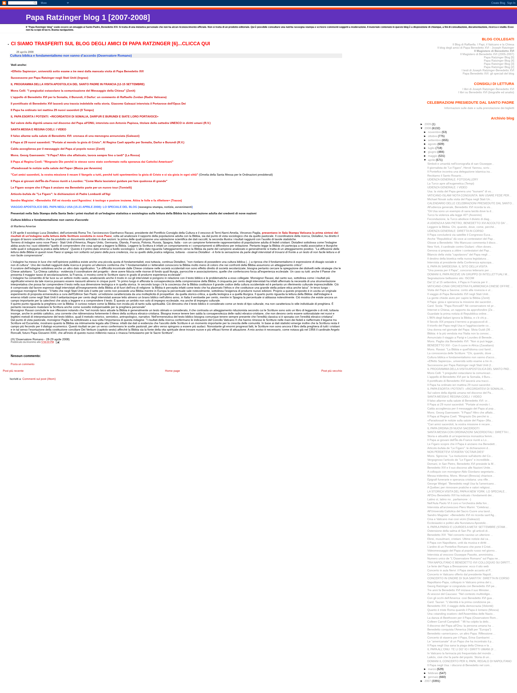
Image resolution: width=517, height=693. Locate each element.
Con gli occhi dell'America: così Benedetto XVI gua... (460, 598)
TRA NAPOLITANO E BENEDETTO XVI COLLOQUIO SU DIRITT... (469, 562)
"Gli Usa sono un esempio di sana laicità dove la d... (460, 211)
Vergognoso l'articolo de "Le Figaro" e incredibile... (459, 459)
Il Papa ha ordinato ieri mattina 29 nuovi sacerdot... (460, 384)
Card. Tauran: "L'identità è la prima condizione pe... (460, 602)
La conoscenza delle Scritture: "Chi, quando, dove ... (460, 353)
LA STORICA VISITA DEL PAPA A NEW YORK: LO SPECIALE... (467, 491)
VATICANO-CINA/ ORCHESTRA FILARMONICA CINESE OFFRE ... (470, 286)
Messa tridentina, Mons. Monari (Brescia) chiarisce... (461, 475)
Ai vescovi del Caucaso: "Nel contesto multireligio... (459, 594)
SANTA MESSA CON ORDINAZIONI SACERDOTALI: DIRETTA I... (469, 432)
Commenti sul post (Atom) (39, 378)
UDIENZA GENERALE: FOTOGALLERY (452, 179)
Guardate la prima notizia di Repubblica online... (458, 313)
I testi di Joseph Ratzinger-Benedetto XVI (488, 70)
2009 (428, 124)
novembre (435, 132)
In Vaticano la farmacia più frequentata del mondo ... (460, 653)
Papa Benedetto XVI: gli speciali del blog (488, 73)
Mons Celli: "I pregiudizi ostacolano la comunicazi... (460, 373)
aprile (432, 159)
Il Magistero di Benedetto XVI (494, 50)
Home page (172, 370)
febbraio (433, 673)
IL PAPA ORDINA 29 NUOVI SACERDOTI (453, 428)
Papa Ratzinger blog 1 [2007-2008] (88, 17)
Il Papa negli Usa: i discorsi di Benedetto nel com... (459, 665)
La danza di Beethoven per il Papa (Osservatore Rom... (462, 617)
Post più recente (13, 370)
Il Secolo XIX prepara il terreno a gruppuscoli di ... (459, 321)
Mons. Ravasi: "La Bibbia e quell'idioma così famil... (460, 349)
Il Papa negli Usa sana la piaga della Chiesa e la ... (459, 645)
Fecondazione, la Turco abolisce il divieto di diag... (459, 219)
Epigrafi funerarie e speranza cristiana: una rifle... (458, 479)
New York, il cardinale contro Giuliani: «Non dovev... (460, 246)
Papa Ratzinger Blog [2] (499, 67)
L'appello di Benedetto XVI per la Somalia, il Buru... (459, 376)
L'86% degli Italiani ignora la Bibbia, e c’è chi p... (458, 317)
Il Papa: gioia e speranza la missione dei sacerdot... (460, 302)
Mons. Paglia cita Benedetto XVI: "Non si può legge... (461, 341)
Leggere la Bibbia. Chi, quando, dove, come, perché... (461, 226)
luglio (431, 148)
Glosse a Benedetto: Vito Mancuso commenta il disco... (462, 242)
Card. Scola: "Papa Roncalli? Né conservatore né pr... (461, 305)
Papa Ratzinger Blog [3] (499, 63)
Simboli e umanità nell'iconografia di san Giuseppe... (460, 163)
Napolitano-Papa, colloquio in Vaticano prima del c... (460, 582)
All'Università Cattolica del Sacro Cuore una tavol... (459, 511)
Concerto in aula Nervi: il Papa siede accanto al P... (459, 570)
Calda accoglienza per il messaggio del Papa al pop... (461, 408)
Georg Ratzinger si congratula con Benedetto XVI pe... (462, 586)
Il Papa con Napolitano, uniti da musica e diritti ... (458, 542)
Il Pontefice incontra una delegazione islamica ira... (459, 171)
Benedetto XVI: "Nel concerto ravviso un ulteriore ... (460, 534)
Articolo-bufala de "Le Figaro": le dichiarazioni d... (458, 448)
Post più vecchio (331, 370)
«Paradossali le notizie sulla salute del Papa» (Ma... (460, 420)
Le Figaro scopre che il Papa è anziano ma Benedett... (462, 444)
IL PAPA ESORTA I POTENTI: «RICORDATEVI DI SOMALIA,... (466, 388)
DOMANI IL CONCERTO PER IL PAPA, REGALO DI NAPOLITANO (469, 661)
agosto (432, 144)
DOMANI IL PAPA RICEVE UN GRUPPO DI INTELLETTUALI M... (468, 274)
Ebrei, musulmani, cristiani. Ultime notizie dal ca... (459, 538)
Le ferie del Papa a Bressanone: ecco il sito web (458, 566)
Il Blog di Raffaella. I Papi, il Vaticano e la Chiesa (483, 44)
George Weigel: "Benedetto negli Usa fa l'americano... (461, 483)
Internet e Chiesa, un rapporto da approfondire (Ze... (461, 309)
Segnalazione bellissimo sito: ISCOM (450, 278)
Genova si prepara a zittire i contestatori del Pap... (459, 250)
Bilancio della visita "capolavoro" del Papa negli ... (459, 254)
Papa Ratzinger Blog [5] (499, 57)
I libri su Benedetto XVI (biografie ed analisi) (486, 92)
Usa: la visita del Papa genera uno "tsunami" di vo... (460, 191)
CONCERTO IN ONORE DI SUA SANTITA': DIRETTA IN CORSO (468, 578)
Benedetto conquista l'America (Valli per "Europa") (459, 629)
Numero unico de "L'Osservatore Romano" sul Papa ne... (463, 558)
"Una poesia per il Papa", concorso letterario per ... (459, 270)
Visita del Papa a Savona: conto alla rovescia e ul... (460, 290)
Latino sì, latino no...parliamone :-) (449, 499)
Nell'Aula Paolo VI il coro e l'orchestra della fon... (458, 503)
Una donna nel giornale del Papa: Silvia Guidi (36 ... (460, 329)
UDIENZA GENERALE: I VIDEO (447, 187)
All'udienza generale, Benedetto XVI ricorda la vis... (460, 207)
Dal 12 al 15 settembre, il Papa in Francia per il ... (459, 282)
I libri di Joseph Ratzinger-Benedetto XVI (488, 89)
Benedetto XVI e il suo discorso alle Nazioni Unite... (460, 467)
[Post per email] (57, 342)
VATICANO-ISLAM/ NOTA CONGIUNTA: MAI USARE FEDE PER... (469, 195)
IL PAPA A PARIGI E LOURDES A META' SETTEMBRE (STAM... (467, 527)
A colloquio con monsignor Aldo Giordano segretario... (461, 471)
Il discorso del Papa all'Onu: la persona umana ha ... (460, 625)
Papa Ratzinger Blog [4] (499, 60)
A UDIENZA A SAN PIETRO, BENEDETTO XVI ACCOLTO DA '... (467, 223)
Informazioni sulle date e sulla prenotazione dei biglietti (479, 108)
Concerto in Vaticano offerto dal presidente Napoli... (460, 574)
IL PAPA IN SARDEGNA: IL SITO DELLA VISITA (457, 266)
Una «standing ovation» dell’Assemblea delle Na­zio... (461, 613)
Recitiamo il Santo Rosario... (445, 175)
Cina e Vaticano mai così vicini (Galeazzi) (453, 519)
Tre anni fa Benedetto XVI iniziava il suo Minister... (459, 590)
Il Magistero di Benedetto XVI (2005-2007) (487, 54)
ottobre (433, 136)
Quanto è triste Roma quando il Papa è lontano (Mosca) (463, 609)
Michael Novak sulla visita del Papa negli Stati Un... (459, 199)
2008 (428, 128)
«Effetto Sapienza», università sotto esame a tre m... (460, 361)
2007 (428, 681)
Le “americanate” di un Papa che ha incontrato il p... (460, 641)
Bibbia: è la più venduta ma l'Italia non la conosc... (459, 333)
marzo (432, 669)
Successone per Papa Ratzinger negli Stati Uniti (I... (460, 365)
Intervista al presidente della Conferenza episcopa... (460, 262)
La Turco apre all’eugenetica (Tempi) (450, 183)
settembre (435, 140)
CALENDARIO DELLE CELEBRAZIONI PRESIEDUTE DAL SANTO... (470, 203)
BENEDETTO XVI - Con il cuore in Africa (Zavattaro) (460, 345)
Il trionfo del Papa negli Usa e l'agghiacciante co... (459, 325)
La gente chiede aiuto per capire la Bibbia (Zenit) (458, 297)
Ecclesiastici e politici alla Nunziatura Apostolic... (457, 522)
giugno (432, 151)
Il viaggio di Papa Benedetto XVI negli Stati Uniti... (459, 294)
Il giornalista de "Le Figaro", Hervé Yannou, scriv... (459, 167)
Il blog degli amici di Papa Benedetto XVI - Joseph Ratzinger (475, 47)
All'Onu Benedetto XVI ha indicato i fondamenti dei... (460, 495)
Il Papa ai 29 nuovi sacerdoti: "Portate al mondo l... (459, 404)
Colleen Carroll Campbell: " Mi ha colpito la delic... (459, 621)
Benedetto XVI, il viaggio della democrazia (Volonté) (460, 605)
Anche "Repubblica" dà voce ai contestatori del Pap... (461, 238)
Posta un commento (22, 364)
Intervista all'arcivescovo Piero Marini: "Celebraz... (459, 507)
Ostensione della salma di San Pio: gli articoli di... (458, 530)
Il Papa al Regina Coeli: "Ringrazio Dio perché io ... (459, 416)
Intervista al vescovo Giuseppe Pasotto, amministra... (461, 554)
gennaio (433, 676)
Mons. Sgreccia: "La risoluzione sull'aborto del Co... (460, 455)
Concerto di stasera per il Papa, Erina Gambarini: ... (460, 637)
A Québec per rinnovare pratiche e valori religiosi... (459, 487)
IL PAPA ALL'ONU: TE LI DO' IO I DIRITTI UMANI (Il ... (461, 649)
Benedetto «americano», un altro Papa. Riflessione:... (461, 633)
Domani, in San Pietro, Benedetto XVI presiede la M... (461, 463)
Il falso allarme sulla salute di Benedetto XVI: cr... (458, 400)
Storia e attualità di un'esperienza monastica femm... (460, 436)
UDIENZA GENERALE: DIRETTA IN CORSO (455, 230)
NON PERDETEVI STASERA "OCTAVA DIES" (455, 451)
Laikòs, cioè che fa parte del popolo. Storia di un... (459, 657)
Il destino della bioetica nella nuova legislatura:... (458, 258)
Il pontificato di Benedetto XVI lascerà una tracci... (459, 380)
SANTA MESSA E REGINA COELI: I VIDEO (454, 396)
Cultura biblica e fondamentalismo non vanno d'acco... (462, 357)
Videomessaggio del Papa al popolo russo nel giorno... (462, 550)
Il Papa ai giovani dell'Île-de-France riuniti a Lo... (458, 440)
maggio (433, 155)
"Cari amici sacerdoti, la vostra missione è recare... (459, 424)
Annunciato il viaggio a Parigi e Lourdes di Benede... (460, 337)
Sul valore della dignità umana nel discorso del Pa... (460, 392)
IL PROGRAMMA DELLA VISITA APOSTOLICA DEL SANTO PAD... (469, 369)
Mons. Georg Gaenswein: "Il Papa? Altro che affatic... (461, 412)
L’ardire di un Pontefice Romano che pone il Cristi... (460, 546)
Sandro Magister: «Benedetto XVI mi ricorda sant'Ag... (461, 515)
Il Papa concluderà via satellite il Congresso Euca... (460, 234)
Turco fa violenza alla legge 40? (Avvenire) (454, 215)
